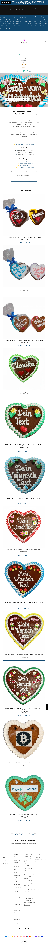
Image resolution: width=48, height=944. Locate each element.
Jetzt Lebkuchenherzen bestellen (17, 99)
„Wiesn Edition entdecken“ (17, 920)
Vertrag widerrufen (7, 868)
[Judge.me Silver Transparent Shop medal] (24, 60)
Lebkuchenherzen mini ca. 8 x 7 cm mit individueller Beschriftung (24, 237)
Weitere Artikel (17, 897)
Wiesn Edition (17, 923)
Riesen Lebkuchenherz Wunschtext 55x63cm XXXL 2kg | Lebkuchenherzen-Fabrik (24, 709)
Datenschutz (6, 860)
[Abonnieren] (33, 847)
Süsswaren (16, 891)
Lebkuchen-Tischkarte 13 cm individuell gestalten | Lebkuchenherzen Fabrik (24, 392)
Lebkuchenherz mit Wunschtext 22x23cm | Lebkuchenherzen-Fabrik (24, 498)
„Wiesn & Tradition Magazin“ (18, 915)
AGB (4, 857)
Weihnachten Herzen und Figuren (18, 888)
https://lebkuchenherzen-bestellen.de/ (24, 834)
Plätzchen (16, 894)
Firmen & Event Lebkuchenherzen (26, 167)
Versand (5, 866)
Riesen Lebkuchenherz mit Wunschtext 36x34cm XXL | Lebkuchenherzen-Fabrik (24, 602)
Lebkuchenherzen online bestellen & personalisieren (24, 181)
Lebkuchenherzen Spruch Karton (18, 865)
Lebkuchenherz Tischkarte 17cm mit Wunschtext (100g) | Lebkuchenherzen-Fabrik (24, 445)
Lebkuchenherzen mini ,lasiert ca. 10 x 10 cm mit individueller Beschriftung (24, 289)
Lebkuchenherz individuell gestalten (25, 144)
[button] (2, 41)
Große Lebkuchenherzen (26, 165)
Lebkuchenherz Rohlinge (17, 876)
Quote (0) (46, 707)
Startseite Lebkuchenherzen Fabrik (18, 856)
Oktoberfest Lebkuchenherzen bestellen (18, 910)
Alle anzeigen (24, 826)
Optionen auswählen (24, 242)
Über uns (16, 900)
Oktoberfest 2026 (18, 884)
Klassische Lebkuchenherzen (26, 161)
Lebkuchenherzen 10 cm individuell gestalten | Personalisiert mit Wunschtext (24, 340)
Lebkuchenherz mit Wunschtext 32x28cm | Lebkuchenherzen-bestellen (24, 549)
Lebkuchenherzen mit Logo (26, 163)
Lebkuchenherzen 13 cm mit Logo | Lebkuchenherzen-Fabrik (24, 814)
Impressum (5, 854)
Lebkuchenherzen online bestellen (24, 141)
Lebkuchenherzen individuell (18, 861)
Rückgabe (5, 863)
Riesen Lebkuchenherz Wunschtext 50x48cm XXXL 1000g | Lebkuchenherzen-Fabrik (24, 655)
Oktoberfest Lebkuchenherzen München (18, 904)
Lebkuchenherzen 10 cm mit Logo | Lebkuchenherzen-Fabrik (24, 762)
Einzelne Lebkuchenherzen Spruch (18, 871)
